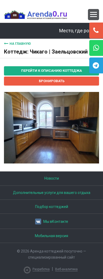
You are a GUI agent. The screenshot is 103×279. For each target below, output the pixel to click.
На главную (20, 44)
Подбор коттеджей (51, 207)
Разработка (41, 269)
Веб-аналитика (66, 269)
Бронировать (51, 81)
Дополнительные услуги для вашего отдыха (51, 193)
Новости (51, 178)
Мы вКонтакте (55, 221)
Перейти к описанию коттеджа (51, 71)
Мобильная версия (51, 236)
